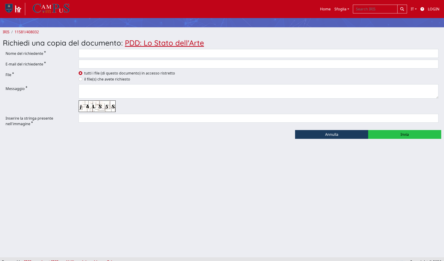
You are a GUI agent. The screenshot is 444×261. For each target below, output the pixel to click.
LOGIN (433, 9)
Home (325, 9)
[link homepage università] (51, 9)
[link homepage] (14, 9)
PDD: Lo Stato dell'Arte (164, 42)
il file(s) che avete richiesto (107, 79)
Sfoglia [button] (340, 9)
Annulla (331, 134)
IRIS (6, 31)
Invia (405, 134)
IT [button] (412, 9)
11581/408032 (27, 31)
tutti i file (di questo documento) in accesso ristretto (129, 73)
